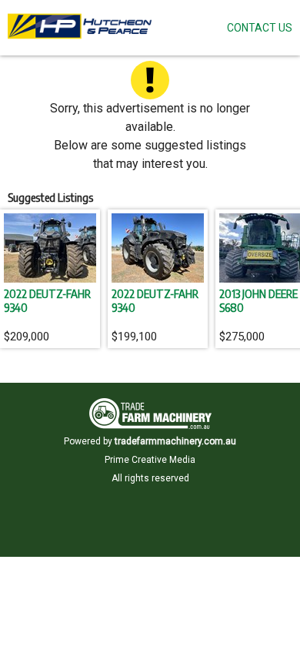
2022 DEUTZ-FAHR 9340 (47, 300)
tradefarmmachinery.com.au (175, 441)
